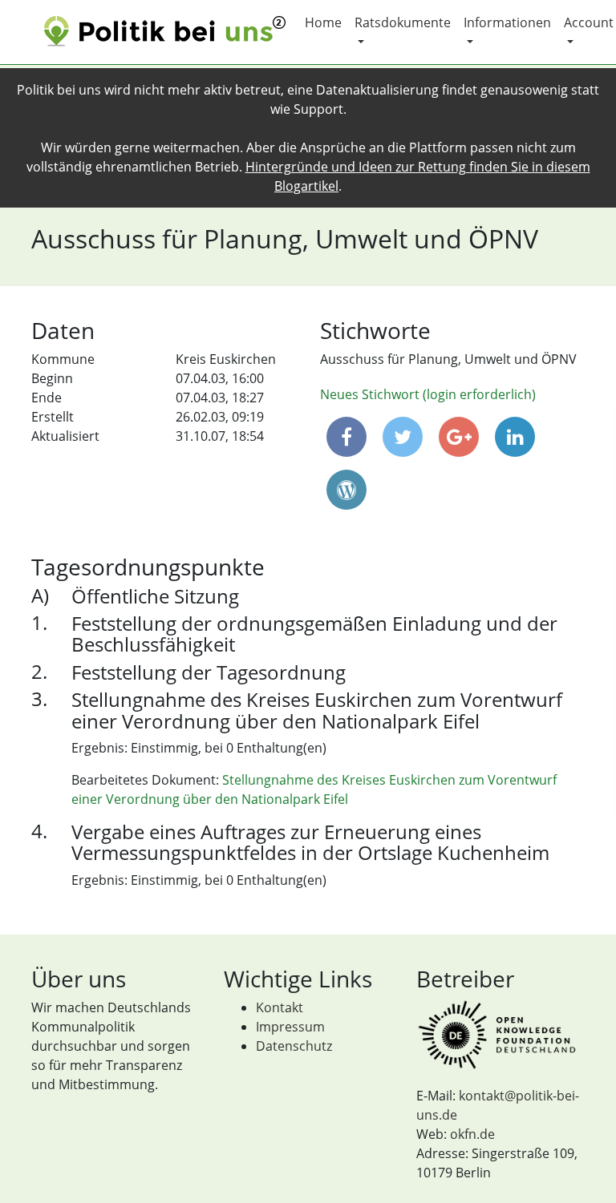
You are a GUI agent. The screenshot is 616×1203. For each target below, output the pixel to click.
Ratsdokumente (403, 22)
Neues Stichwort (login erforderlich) (428, 394)
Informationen (507, 22)
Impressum (290, 1026)
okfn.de (472, 1134)
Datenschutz (294, 1046)
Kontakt (279, 1007)
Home (323, 22)
